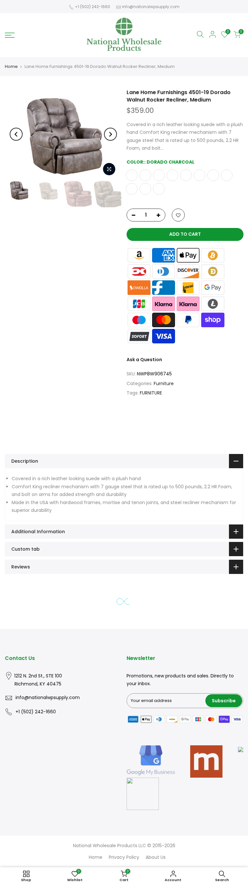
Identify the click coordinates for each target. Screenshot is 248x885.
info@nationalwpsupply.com (151, 6)
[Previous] (16, 134)
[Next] (110, 134)
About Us (156, 857)
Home (11, 66)
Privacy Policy (124, 857)
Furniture (164, 383)
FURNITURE (151, 393)
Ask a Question (144, 359)
